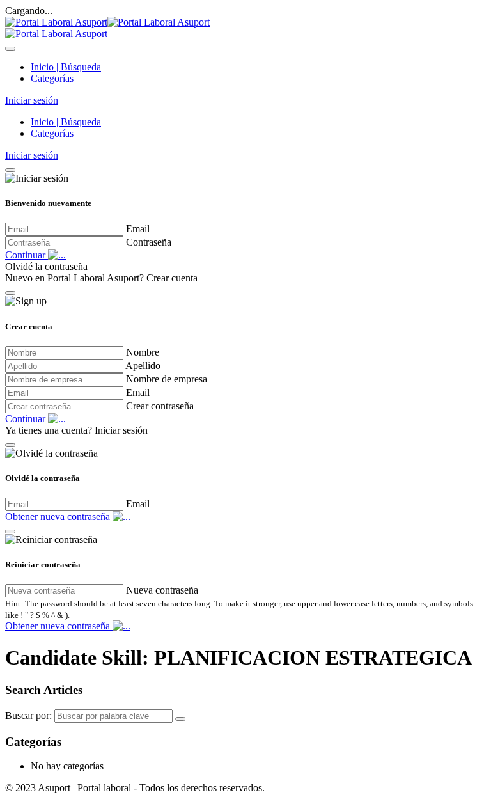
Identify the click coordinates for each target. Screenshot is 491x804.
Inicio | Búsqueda (66, 66)
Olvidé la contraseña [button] (46, 266)
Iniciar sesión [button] (31, 100)
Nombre (142, 352)
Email (138, 228)
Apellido (142, 365)
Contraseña (148, 242)
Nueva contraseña (162, 590)
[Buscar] (180, 719)
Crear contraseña (160, 405)
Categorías (52, 78)
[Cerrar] (10, 170)
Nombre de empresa (166, 379)
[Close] (10, 49)
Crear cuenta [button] (172, 277)
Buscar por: (28, 715)
